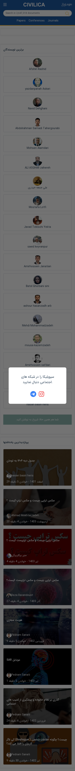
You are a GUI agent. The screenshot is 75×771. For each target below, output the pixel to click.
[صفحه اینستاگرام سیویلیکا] (42, 394)
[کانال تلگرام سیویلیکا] (33, 394)
